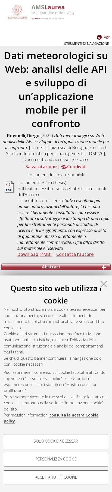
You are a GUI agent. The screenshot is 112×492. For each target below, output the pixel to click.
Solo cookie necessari (56, 441)
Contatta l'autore (75, 254)
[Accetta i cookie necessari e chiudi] (103, 284)
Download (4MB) (34, 254)
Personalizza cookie (56, 459)
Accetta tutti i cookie (56, 477)
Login (106, 37)
